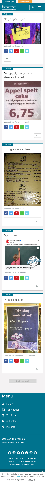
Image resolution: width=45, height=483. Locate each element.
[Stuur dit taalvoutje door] (27, 51)
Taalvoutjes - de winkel (13, 442)
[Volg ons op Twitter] (18, 452)
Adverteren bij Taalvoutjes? (23, 464)
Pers (11, 458)
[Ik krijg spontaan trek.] (22, 179)
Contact (12, 461)
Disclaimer (31, 458)
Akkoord (31, 480)
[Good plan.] (22, 254)
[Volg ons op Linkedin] (31, 452)
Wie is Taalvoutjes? (28, 461)
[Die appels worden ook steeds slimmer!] (22, 100)
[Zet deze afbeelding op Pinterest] (16, 51)
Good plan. (11, 235)
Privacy (19, 458)
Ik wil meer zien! (22, 381)
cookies (17, 476)
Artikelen (11, 421)
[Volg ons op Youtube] (35, 452)
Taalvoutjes (9, 2)
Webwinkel (24, 2)
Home (9, 404)
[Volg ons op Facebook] (9, 452)
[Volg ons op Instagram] (14, 452)
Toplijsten (11, 415)
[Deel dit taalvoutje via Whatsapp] (22, 51)
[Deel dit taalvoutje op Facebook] (6, 51)
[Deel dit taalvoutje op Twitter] (11, 51)
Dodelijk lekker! (13, 299)
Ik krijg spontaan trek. (17, 149)
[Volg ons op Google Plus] (22, 452)
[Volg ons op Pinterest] (26, 452)
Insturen (11, 426)
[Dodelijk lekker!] (22, 328)
